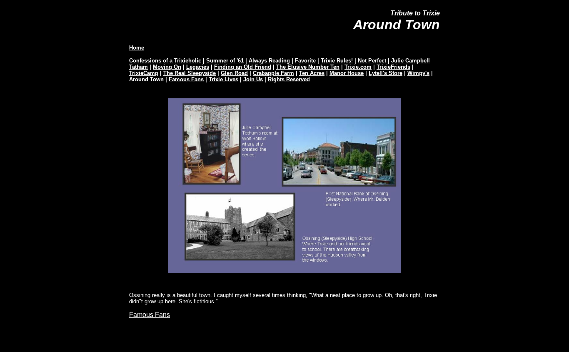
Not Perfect (372, 60)
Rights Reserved (289, 79)
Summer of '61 (225, 60)
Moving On (167, 67)
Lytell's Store (385, 73)
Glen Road (234, 73)
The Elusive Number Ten (307, 67)
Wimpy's (418, 73)
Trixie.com (358, 67)
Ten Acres (311, 73)
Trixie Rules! (337, 60)
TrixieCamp (143, 73)
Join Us (253, 79)
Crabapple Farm (273, 73)
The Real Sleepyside (189, 73)
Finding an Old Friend (242, 67)
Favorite (305, 60)
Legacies (197, 67)
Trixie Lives (223, 79)
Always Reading (269, 60)
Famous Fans (186, 79)
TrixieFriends (393, 67)
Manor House (346, 73)
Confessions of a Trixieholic (165, 60)
